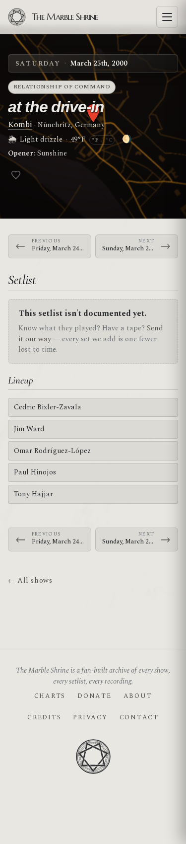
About (138, 695)
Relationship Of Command (62, 86)
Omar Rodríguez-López (52, 451)
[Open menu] (167, 17)
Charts (49, 695)
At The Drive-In (56, 107)
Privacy (90, 717)
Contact (139, 717)
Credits (44, 717)
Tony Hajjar (33, 494)
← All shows (30, 580)
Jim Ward (29, 429)
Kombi (20, 124)
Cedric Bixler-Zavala (47, 407)
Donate (94, 695)
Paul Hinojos (35, 472)
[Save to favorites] (16, 175)
